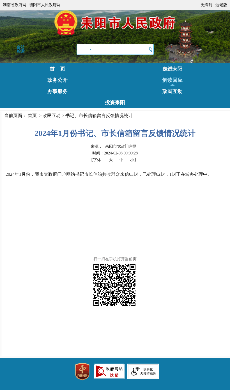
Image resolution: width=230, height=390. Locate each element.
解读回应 (172, 80)
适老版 (221, 5)
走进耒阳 (172, 69)
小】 (134, 160)
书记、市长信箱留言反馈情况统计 (99, 115)
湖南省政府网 (14, 5)
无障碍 (207, 5)
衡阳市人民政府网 (45, 5)
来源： (114, 146)
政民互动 (172, 91)
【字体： (113, 160)
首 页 (57, 69)
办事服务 (57, 91)
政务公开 (57, 80)
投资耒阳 (115, 102)
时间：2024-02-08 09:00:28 (115, 153)
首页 (32, 115)
